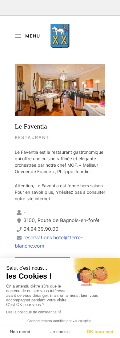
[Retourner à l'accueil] (60, 36)
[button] (27, 36)
